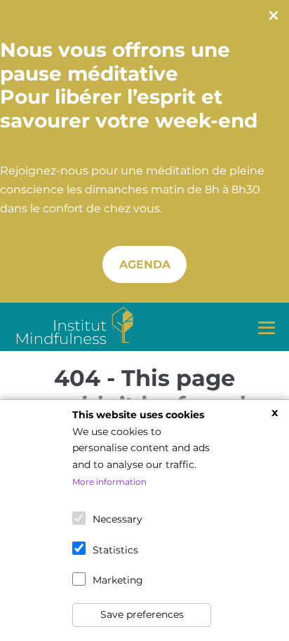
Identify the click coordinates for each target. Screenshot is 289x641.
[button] (144, 264)
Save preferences (142, 614)
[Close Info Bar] (273, 18)
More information (109, 481)
